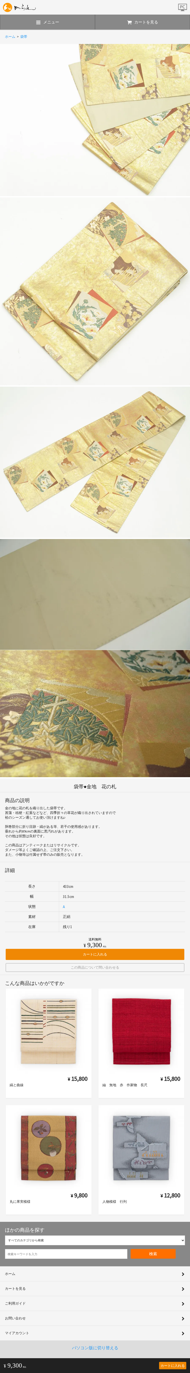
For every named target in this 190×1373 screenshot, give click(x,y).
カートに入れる (173, 1365)
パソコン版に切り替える (95, 1348)
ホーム (10, 36)
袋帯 (23, 36)
